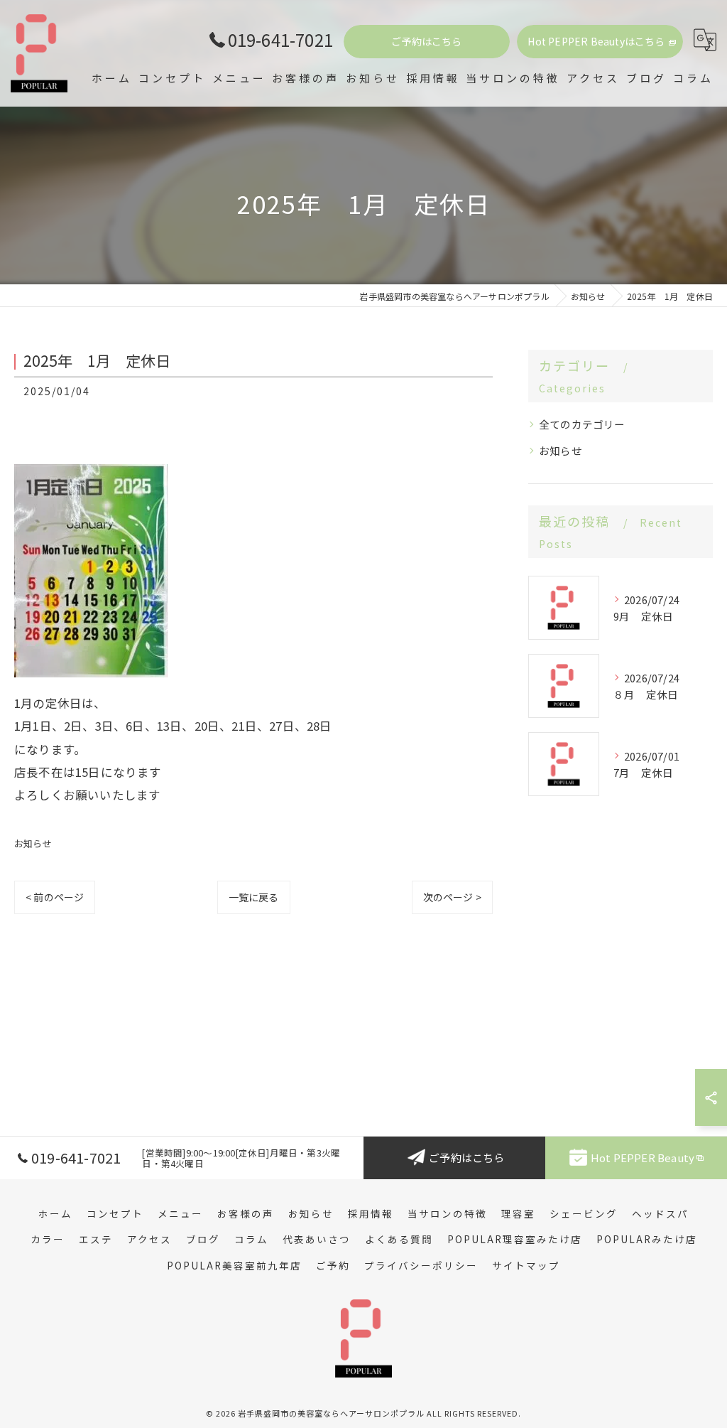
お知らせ (33, 843)
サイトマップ (526, 1265)
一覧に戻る (254, 897)
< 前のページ (55, 897)
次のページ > (452, 897)
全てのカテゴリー (582, 424)
